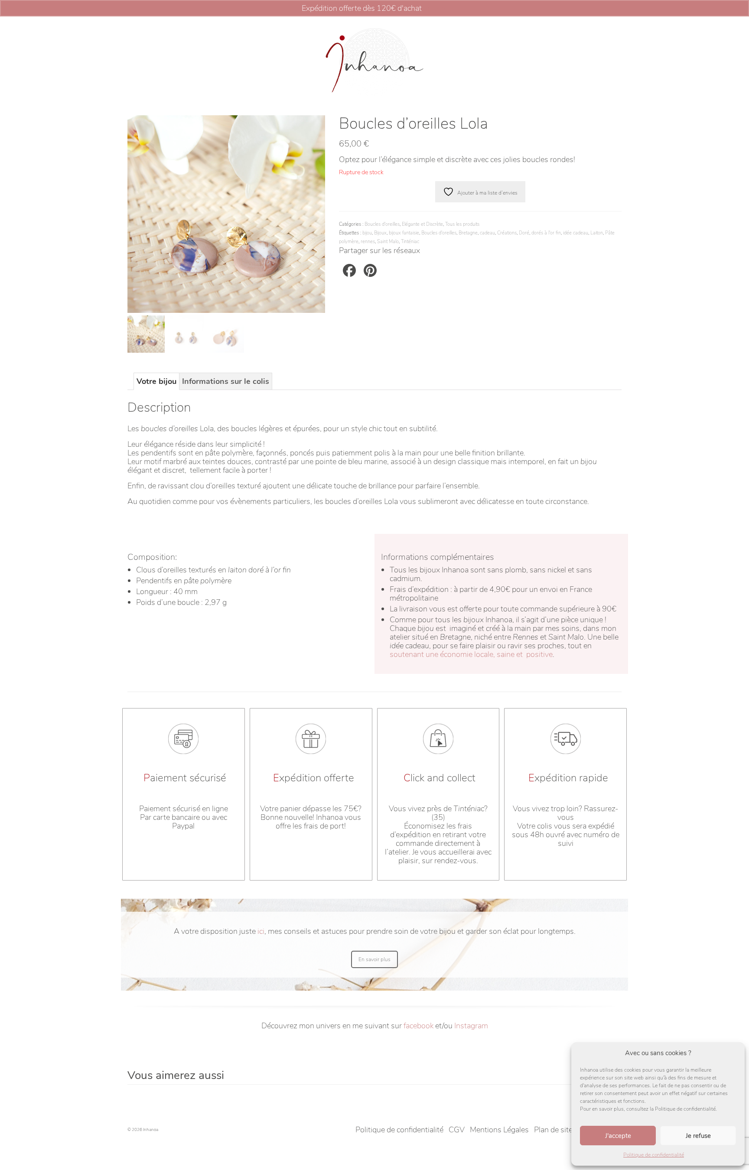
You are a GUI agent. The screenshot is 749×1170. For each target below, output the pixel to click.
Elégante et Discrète (422, 224)
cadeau (487, 233)
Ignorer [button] (435, 8)
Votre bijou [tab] (156, 381)
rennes (368, 241)
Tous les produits (462, 224)
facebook (418, 1025)
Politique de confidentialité (653, 1154)
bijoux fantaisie (404, 233)
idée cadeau (575, 233)
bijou (367, 233)
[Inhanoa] (374, 63)
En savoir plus (374, 959)
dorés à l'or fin (546, 233)
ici (260, 931)
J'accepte (618, 1135)
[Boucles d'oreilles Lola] (226, 213)
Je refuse (698, 1135)
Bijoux (380, 233)
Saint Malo (388, 241)
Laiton (596, 233)
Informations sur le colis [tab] (225, 381)
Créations (507, 233)
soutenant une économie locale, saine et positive (471, 654)
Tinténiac (410, 241)
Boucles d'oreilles (382, 224)
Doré (524, 233)
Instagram (471, 1025)
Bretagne (468, 233)
